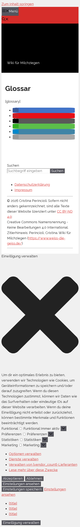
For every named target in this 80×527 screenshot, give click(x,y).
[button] (16, 110)
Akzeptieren (13, 478)
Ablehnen (34, 478)
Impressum (23, 190)
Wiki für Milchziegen (23, 63)
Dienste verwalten (23, 459)
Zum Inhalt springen (17, 4)
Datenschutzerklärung (32, 184)
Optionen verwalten (25, 454)
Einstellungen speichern (22, 489)
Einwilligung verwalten (21, 523)
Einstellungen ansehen (21, 484)
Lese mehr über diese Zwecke (33, 470)
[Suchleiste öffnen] (5, 20)
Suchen (13, 165)
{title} (13, 503)
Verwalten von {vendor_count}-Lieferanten (43, 465)
